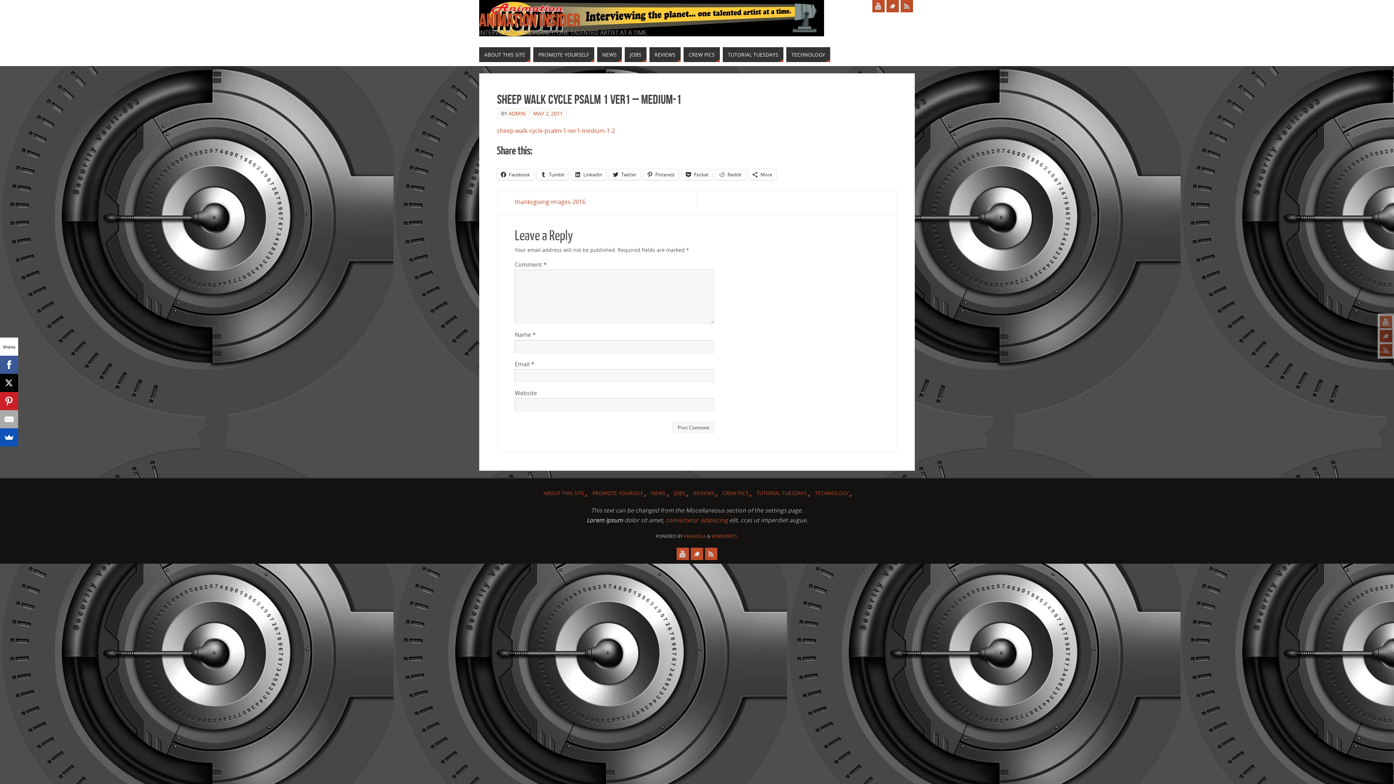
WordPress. (725, 536)
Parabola (695, 536)
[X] (9, 383)
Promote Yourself (617, 493)
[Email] (9, 419)
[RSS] (1386, 350)
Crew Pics (735, 493)
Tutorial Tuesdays (782, 493)
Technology (832, 493)
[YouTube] (1386, 322)
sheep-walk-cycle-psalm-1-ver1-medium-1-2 (556, 131)
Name (525, 335)
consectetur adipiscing (697, 520)
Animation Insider (529, 20)
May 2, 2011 (548, 113)
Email (524, 364)
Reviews (703, 493)
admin (517, 113)
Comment (531, 265)
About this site (563, 493)
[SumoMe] (9, 437)
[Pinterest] (9, 401)
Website (526, 393)
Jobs (679, 493)
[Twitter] (1386, 336)
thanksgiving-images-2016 (550, 202)
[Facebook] (9, 365)
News (658, 493)
